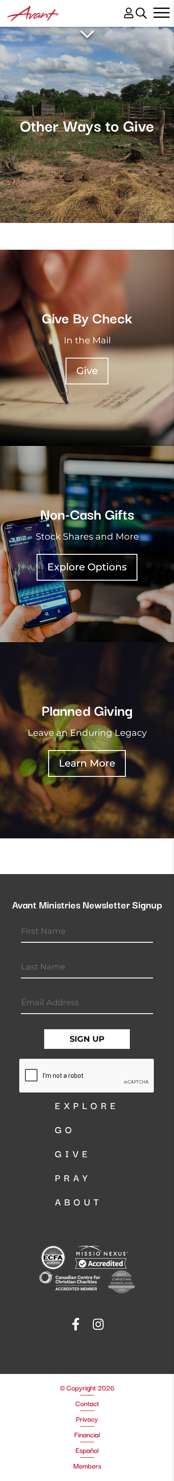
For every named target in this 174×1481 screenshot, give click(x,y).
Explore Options (87, 567)
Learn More (87, 763)
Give (87, 371)
